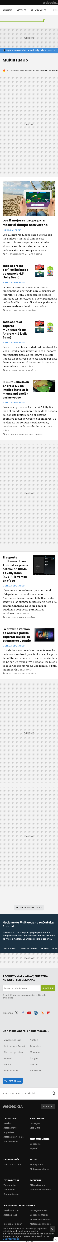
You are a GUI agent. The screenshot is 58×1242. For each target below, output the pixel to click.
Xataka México (11, 1210)
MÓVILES (21, 10)
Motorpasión (36, 1164)
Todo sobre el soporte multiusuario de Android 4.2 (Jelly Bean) (15, 329)
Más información (11, 1238)
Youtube (29, 1012)
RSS (42, 1012)
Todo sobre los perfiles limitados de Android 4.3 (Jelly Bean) (15, 271)
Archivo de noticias (30, 907)
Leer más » (41, 250)
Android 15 (35, 1070)
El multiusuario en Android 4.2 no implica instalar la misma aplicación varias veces (16, 389)
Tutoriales (35, 1046)
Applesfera (9, 1132)
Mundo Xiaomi (11, 1141)
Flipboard (48, 1012)
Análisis (44, 948)
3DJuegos (35, 1123)
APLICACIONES (38, 10)
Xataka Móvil (10, 1127)
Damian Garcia (18, 434)
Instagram (35, 1012)
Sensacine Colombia (40, 1219)
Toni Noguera (18, 254)
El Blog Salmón (37, 1184)
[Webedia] (50, 3)
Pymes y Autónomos (40, 1189)
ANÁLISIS (7, 10)
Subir (46, 1106)
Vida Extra (35, 1127)
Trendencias (10, 1184)
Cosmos (15, 310)
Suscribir (48, 988)
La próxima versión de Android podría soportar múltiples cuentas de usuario (17, 635)
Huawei (7, 1058)
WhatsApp (30, 70)
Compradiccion (11, 1193)
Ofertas (34, 1064)
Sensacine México (39, 1214)
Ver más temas (12, 1080)
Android (44, 70)
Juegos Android (12, 230)
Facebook (23, 1012)
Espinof (33, 1148)
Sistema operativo (14, 282)
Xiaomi (7, 1064)
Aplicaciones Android (15, 1046)
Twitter (16, 1012)
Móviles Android (29, 948)
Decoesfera (9, 1189)
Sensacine (35, 1143)
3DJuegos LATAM (38, 1210)
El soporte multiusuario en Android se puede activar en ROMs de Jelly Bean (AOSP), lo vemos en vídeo (15, 569)
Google (34, 1058)
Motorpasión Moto (39, 1168)
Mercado (34, 1052)
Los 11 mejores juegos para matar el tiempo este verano (25, 222)
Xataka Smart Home (14, 1136)
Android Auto (11, 1070)
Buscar (54, 1093)
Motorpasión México (40, 1223)
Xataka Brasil (10, 1214)
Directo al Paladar (13, 1164)
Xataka (7, 1123)
